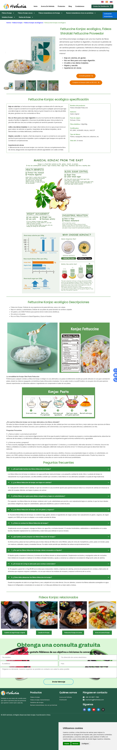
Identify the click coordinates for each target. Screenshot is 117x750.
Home (8, 23)
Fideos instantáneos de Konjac (49, 13)
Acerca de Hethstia (47, 6)
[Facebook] (84, 709)
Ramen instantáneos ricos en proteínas (79, 13)
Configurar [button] (85, 743)
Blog (70, 6)
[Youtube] (93, 709)
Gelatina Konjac (7, 17)
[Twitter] (89, 709)
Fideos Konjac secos (25, 13)
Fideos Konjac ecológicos (33, 23)
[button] (5, 52)
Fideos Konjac (7, 13)
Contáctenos (79, 6)
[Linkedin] (98, 709)
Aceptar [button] (66, 743)
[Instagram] (103, 709)
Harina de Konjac (25, 17)
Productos (61, 6)
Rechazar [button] (75, 743)
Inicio (35, 6)
